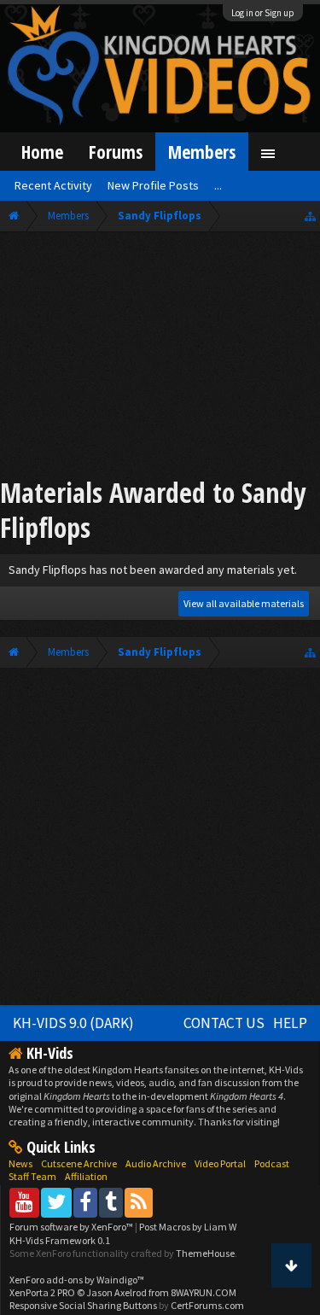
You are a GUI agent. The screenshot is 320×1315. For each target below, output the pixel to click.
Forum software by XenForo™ (72, 1226)
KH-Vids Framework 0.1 (59, 1240)
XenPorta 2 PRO (42, 1292)
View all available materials (243, 603)
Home (42, 151)
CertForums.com (207, 1305)
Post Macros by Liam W (187, 1226)
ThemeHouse (205, 1253)
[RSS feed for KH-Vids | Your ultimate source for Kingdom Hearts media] (139, 1202)
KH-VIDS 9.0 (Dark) (73, 1023)
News (20, 1163)
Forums (116, 151)
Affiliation (86, 1176)
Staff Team (32, 1176)
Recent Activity (53, 185)
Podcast (271, 1163)
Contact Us (224, 1023)
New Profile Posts (153, 185)
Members (202, 151)
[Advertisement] (160, 357)
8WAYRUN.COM (203, 1292)
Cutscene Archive (79, 1163)
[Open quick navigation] (310, 215)
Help (290, 1023)
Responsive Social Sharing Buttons (83, 1305)
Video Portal (220, 1163)
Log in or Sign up (262, 13)
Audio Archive (155, 1163)
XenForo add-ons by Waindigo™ (76, 1279)
